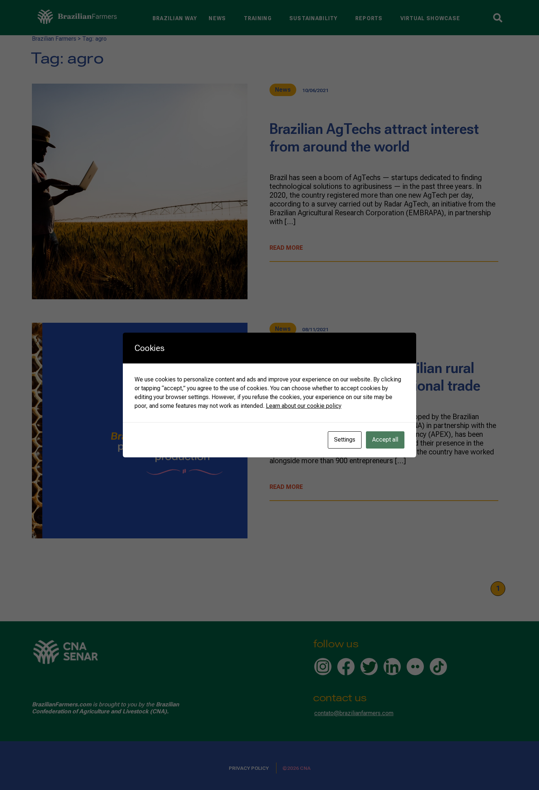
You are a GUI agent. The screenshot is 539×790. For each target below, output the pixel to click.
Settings (344, 439)
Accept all (385, 439)
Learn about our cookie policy (303, 405)
